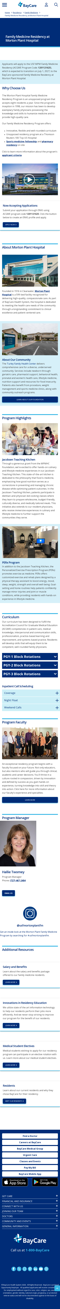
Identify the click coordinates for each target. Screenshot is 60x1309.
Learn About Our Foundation (30, 399)
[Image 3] (15, 1182)
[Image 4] (45, 1182)
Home (7, 12)
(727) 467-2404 (18, 880)
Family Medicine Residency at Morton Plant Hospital (26, 15)
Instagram (24, 1269)
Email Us (8, 893)
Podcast (46, 1269)
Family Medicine (31, 12)
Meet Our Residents (13, 1101)
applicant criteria (12, 155)
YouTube (41, 1269)
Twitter (19, 1269)
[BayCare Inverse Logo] (30, 1239)
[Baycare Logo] (27, 4)
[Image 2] (18, 843)
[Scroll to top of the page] (57, 1288)
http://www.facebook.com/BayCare (13, 1269)
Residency (17, 12)
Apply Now (10, 224)
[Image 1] (30, 271)
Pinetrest (30, 1269)
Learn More (30, 800)
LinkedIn (35, 1269)
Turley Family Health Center (21, 363)
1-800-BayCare (37, 1250)
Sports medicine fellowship (21, 141)
